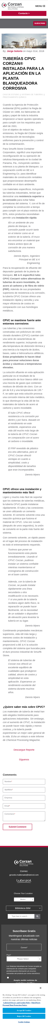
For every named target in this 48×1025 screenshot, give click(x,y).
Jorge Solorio (14, 51)
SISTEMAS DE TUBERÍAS (32, 95)
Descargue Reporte (24, 749)
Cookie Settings (24, 1022)
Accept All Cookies (24, 1010)
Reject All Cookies (24, 1016)
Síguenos (24, 759)
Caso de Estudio (11, 95)
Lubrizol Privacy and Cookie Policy (17, 1003)
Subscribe (39, 23)
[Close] (40, 988)
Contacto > (23, 13)
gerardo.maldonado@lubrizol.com (24, 875)
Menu (39, 6)
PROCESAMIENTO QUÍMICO (14, 97)
